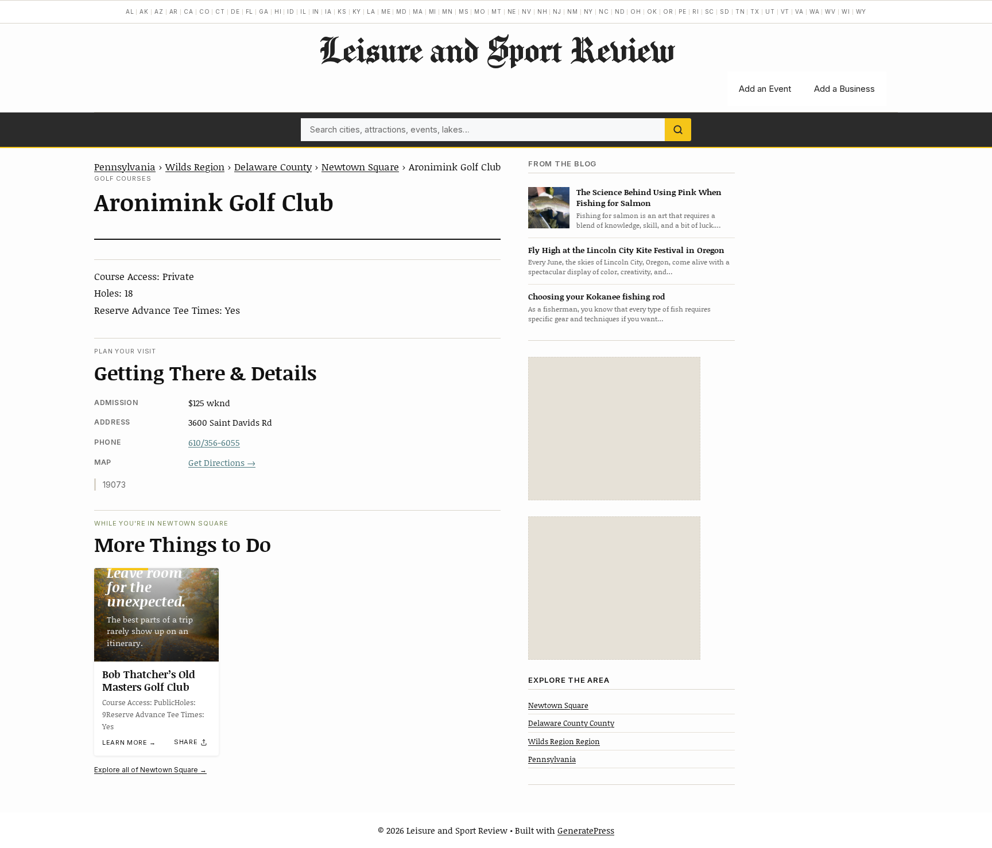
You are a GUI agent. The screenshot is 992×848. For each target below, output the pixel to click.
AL (130, 11)
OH (635, 11)
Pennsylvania (125, 166)
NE (512, 11)
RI (695, 11)
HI (278, 11)
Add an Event (765, 88)
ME (386, 11)
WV (830, 11)
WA (814, 11)
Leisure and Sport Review (496, 49)
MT (496, 11)
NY (589, 11)
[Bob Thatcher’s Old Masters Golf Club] (156, 615)
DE (235, 11)
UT (770, 11)
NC (604, 11)
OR (668, 11)
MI (433, 11)
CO (204, 11)
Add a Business (844, 88)
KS (342, 11)
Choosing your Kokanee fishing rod (596, 296)
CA (188, 11)
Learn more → (129, 742)
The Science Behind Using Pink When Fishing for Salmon (649, 197)
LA (371, 11)
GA (264, 11)
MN (447, 11)
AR (174, 11)
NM (572, 11)
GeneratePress (585, 830)
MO (480, 11)
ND (620, 11)
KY (357, 11)
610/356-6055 (214, 442)
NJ (557, 11)
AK (144, 11)
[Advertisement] (614, 428)
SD (725, 11)
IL (303, 11)
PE (683, 11)
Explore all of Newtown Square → (150, 769)
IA (328, 11)
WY (861, 11)
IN (316, 11)
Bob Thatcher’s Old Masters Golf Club (148, 680)
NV (527, 11)
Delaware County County (571, 723)
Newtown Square (360, 166)
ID (290, 11)
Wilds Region (194, 166)
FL (250, 11)
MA (418, 11)
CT (220, 11)
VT (785, 11)
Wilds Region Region (564, 741)
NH (542, 11)
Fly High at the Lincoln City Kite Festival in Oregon (626, 250)
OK (652, 11)
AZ (159, 11)
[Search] (678, 129)
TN (740, 11)
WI (846, 11)
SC (710, 11)
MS (464, 11)
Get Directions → (221, 462)
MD (401, 11)
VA (799, 11)
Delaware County (273, 166)
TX (755, 11)
